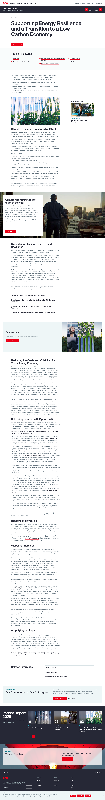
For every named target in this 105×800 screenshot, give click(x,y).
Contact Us (77, 3)
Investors (88, 3)
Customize (73, 795)
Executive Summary (35, 728)
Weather (72, 785)
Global (99, 3)
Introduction (16, 58)
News (92, 3)
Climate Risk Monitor (51, 438)
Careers (83, 3)
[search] (35, 3)
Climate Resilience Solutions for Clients (22, 61)
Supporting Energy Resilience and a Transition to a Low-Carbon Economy (90, 729)
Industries (19, 3)
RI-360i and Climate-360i (32, 539)
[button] (12, 340)
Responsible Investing (75, 58)
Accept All (88, 795)
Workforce (73, 787)
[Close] (103, 795)
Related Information (74, 65)
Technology (73, 782)
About (31, 3)
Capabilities (12, 3)
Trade (72, 780)
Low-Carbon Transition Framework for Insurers (32, 455)
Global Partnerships (74, 61)
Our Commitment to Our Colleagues (79, 121)
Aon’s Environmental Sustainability (61, 728)
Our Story (39, 780)
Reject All (80, 795)
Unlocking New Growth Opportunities (50, 63)
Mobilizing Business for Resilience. (25, 588)
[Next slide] (33, 736)
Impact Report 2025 (10, 8)
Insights (26, 3)
